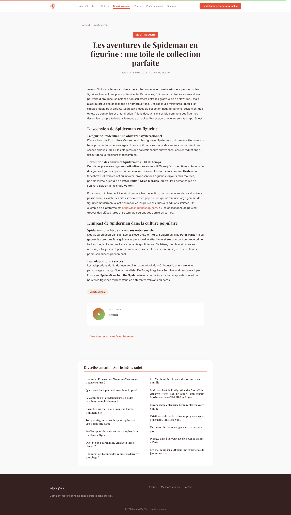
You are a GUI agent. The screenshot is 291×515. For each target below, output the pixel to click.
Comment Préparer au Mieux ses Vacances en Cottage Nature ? (112, 380)
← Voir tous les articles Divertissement (110, 336)
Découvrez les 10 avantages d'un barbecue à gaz (176, 429)
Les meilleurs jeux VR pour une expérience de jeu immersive (177, 451)
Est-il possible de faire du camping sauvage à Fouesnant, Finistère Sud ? (177, 417)
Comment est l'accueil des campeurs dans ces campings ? (112, 455)
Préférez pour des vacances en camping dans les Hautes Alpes (112, 433)
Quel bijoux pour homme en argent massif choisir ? (110, 444)
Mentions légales (170, 487)
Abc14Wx (57, 488)
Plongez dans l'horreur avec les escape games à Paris (177, 440)
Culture (105, 6)
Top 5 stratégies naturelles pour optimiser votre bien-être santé (110, 422)
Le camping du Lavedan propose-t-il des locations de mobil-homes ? (109, 399)
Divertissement (121, 6)
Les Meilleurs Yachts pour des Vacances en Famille (175, 380)
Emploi (138, 6)
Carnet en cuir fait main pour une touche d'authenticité (110, 410)
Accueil (83, 6)
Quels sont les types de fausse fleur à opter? (111, 390)
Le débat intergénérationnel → (220, 6)
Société (171, 6)
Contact (188, 487)
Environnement (154, 6)
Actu (94, 6)
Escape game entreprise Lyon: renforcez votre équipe (177, 406)
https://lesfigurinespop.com (139, 208)
